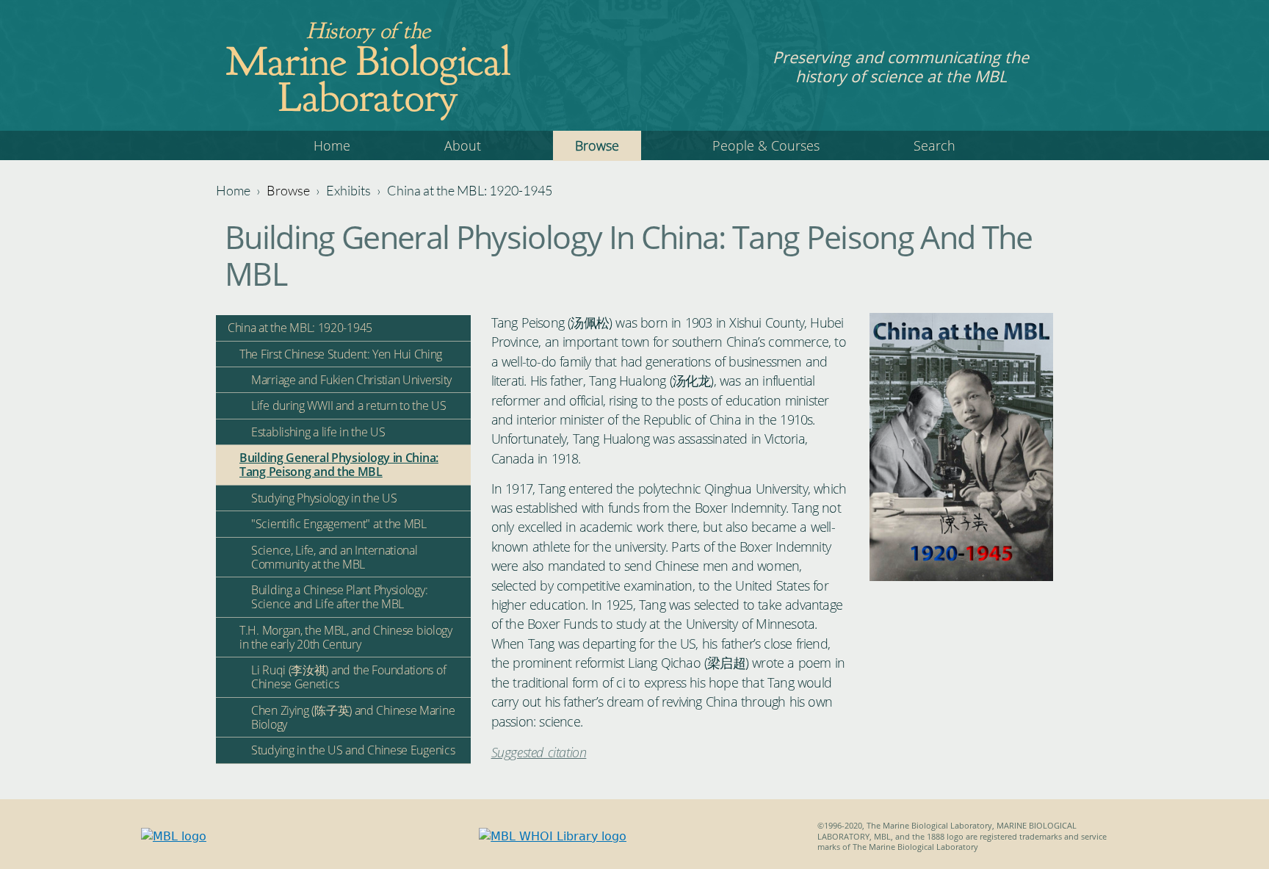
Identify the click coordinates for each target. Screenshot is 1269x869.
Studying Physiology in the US (324, 498)
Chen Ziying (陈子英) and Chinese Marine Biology (353, 717)
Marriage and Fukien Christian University (351, 380)
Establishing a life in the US (318, 432)
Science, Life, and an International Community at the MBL (334, 557)
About (462, 145)
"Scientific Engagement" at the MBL (339, 524)
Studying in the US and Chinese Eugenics (353, 750)
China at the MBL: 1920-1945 (469, 190)
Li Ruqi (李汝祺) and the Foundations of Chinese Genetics (348, 677)
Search (934, 145)
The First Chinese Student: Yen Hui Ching (340, 354)
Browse (597, 145)
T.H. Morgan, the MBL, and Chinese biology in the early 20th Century (345, 637)
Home (332, 145)
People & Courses (766, 145)
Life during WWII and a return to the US (348, 405)
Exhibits (348, 190)
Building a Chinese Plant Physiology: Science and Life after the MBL (339, 597)
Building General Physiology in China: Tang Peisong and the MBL (338, 465)
